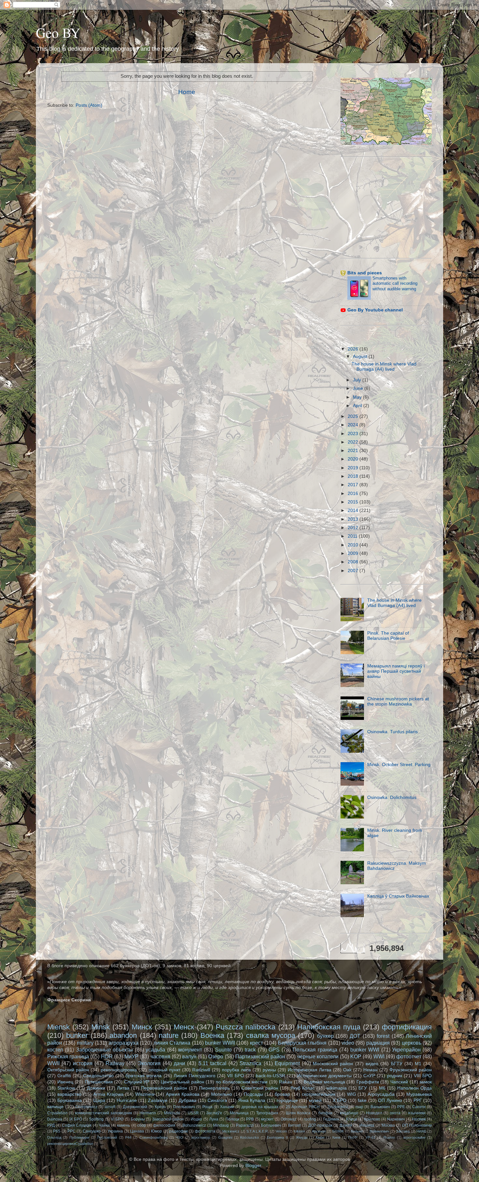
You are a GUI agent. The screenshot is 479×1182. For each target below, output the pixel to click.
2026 (353, 349)
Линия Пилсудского (194, 1075)
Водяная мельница (324, 1081)
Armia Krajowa (108, 1094)
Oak (347, 1069)
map (359, 1107)
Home (186, 92)
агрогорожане (414, 1137)
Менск (184, 1027)
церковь (411, 1043)
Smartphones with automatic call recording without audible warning (394, 283)
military (85, 1043)
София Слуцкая (77, 1125)
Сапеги (419, 1107)
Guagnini (225, 1137)
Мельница (239, 1113)
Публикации (79, 1137)
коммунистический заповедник (103, 1113)
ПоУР (352, 1137)
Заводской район (168, 1119)
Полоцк (232, 1119)
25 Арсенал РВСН (303, 1107)
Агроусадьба (381, 1094)
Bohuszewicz (194, 1125)
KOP (355, 1056)
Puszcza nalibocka (245, 1027)
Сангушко (92, 1131)
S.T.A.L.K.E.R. (257, 1131)
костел (55, 1049)
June (358, 388)
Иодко (196, 1119)
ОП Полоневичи (417, 1125)
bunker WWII (220, 1043)
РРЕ (401, 1107)
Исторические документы (324, 1075)
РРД (51, 1125)
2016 (353, 493)
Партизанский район (260, 1056)
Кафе (320, 1137)
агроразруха (123, 1043)
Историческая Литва (309, 1069)
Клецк (351, 1119)
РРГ (418, 1100)
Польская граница (315, 1049)
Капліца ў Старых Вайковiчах (398, 896)
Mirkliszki (172, 1113)
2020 (353, 459)
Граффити (367, 1081)
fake (362, 1100)
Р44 (128, 1137)
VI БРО (117, 1119)
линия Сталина (171, 1043)
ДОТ (355, 1036)
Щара (99, 1100)
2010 (353, 545)
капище (55, 1106)
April (358, 405)
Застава (403, 1131)
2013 (353, 519)
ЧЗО (179, 1137)
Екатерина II (277, 1137)
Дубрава (187, 1100)
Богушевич (271, 1125)
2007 (353, 570)
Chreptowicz (86, 1107)
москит (267, 1119)
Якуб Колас (302, 1088)
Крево (160, 1107)
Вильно (357, 1131)
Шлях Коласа (298, 1113)
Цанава (137, 1131)
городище (287, 1100)
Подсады (253, 1094)
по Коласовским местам (242, 1081)
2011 (353, 536)
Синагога (217, 1100)
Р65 (56, 1131)
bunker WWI (364, 1049)
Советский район (259, 1088)
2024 (353, 424)
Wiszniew (144, 1094)
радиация (378, 1043)
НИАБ (421, 1131)
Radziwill (201, 1069)
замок (425, 1081)
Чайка (104, 1125)
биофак (325, 1113)
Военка (212, 1035)
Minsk (100, 1027)
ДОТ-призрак (320, 1125)
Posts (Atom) (89, 105)
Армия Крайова (182, 1094)
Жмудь (302, 1137)
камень (123, 1125)
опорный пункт (165, 1069)
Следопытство (98, 1075)
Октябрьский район (68, 1069)
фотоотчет (408, 1056)
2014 (353, 510)
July (357, 380)
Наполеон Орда (414, 1088)
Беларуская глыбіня (302, 1043)
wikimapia (337, 1088)
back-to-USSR (270, 1075)
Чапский (399, 1081)
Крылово (372, 1119)
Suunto (223, 1049)
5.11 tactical (212, 1063)
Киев (336, 1137)
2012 (353, 527)
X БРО (340, 1100)
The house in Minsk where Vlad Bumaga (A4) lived (384, 367)
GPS (274, 1049)
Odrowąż (289, 1119)
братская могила (143, 1075)
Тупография (267, 1113)
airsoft (110, 1107)
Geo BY (58, 32)
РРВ (250, 1119)
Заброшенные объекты (104, 1049)
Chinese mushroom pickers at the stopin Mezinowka (398, 701)
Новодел (374, 1113)
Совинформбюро (153, 1137)
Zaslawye (157, 1100)
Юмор (156, 1131)
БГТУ (396, 1063)
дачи (179, 1063)
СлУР (369, 1075)
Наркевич (396, 1119)
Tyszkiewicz (337, 1107)
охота (395, 1113)
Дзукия (346, 1125)
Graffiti (64, 1075)
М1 (418, 1063)
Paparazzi (245, 1125)
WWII (53, 1063)
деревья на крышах (259, 1107)
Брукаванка (69, 1100)
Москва (388, 1125)
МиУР (131, 1056)
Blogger (253, 1165)
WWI (379, 1056)
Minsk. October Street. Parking (398, 764)
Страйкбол (57, 1113)
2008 (353, 561)
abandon (123, 1035)
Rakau (285, 1081)
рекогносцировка (119, 1069)
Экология (149, 1063)
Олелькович (184, 1107)
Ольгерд (54, 1137)
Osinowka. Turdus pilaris (392, 731)
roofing (310, 1119)
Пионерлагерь (214, 1088)
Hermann (147, 1113)
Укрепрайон (406, 1049)
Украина (115, 1131)
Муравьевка (419, 1094)
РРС (71, 1131)
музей (315, 1100)
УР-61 (370, 1137)
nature (169, 1035)
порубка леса (236, 1069)
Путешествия (99, 1081)
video (347, 1043)
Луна (213, 1119)
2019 (353, 467)
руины (269, 1069)
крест (256, 1043)
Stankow (66, 1088)
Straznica (250, 1063)
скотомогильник (318, 1094)
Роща (207, 1107)
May (358, 397)
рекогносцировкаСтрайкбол (70, 1144)
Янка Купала (252, 1100)
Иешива (366, 1125)
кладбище (349, 1113)
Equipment (287, 1063)
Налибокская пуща (328, 1027)
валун (189, 1056)
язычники (417, 1113)
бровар (282, 1094)
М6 (382, 1088)
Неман (370, 1069)
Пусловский (107, 1137)
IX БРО (75, 1119)
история (83, 1063)
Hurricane (127, 1100)
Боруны (138, 1119)
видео (372, 1063)
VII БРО (235, 1075)
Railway (115, 1063)
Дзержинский (135, 1107)
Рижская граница (68, 1056)
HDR (107, 1056)
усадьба (155, 1049)
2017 (353, 484)
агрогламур (200, 1137)
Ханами (227, 1107)
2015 (353, 502)
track (250, 1049)
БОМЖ (338, 1131)
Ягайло (389, 1137)
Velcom (281, 1131)
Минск (142, 1027)
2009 (353, 553)
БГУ (362, 1088)
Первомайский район (164, 1088)
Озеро (215, 1056)
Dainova (54, 1119)
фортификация (407, 1027)
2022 (353, 442)
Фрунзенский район (410, 1069)
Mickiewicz (231, 1131)
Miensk (58, 1027)
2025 (353, 416)
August (361, 356)
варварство (69, 1094)
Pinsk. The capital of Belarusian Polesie (388, 636)
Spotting (96, 1119)
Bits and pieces (364, 272)
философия (164, 1125)
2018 (353, 476)
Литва (123, 1088)
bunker (77, 1035)
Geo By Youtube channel (375, 310)
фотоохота (205, 1131)
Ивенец (65, 1081)
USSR (193, 1113)
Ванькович (380, 1107)
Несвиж (419, 1119)
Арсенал (319, 1131)
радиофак (178, 1131)
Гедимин (331, 1119)
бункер (325, 1036)
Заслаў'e (214, 1113)
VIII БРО (423, 1075)
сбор (141, 1125)
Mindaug (221, 1125)
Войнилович (379, 1131)
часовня (160, 1056)
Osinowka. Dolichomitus (391, 797)
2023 (353, 433)
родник (394, 1075)
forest (383, 1036)
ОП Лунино (390, 1100)
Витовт (294, 1125)
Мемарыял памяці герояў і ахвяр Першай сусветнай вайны (396, 671)
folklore (299, 1131)
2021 (353, 450)
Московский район (333, 1063)
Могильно (221, 1094)
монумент (190, 1049)
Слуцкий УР (137, 1081)
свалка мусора (270, 1035)
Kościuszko (249, 1137)
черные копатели (318, 1056)
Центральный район (182, 1081)
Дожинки (96, 1088)
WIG (351, 1094)
